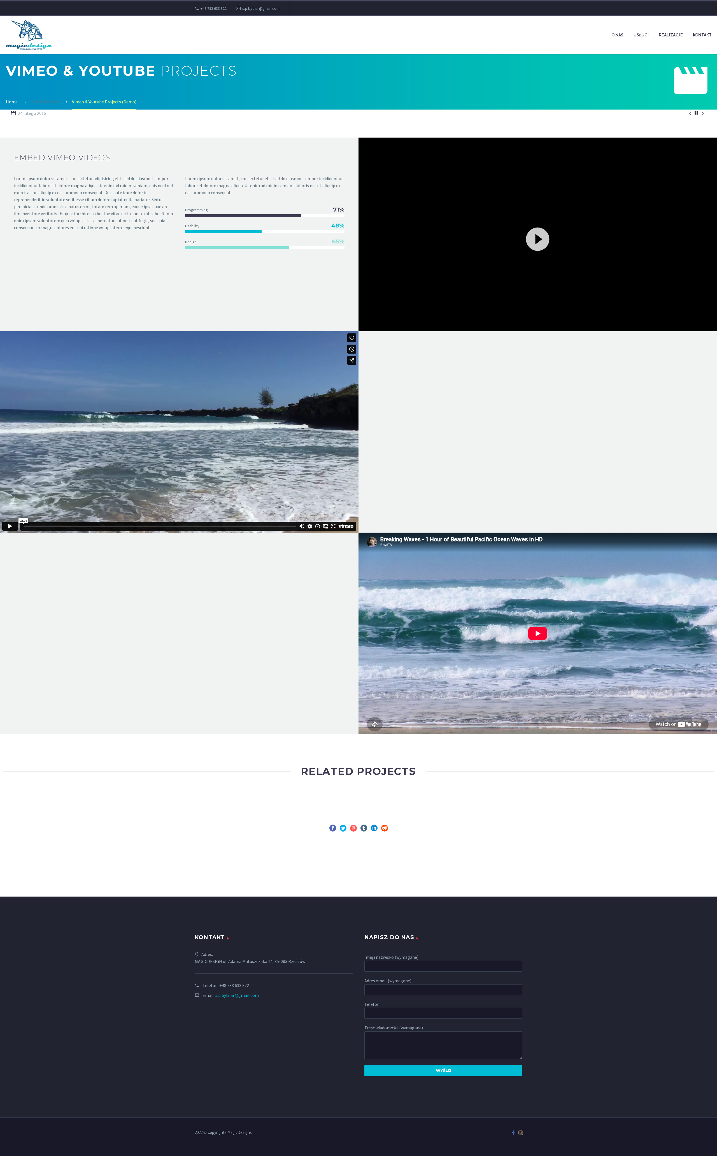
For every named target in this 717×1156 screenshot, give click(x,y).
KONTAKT (702, 35)
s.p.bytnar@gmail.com (261, 8)
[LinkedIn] (374, 828)
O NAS (617, 35)
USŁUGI (641, 35)
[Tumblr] (363, 828)
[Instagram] (520, 1133)
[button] (538, 238)
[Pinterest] (353, 828)
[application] (537, 238)
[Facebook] (332, 828)
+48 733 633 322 (214, 8)
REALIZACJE (671, 35)
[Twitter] (343, 828)
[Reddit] (384, 828)
